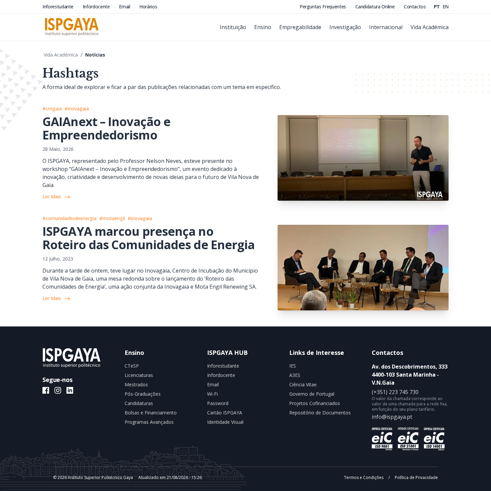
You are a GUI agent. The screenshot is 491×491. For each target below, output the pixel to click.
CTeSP (132, 366)
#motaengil (112, 218)
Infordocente (97, 6)
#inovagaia (76, 108)
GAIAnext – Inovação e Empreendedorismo (106, 128)
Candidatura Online (375, 6)
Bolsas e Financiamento (151, 412)
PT (437, 6)
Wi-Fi (212, 394)
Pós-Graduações (143, 394)
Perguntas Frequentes (323, 6)
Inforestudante (58, 6)
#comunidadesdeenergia (69, 218)
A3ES (294, 375)
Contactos (415, 6)
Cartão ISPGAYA (224, 412)
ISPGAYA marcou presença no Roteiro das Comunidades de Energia (148, 238)
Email (125, 6)
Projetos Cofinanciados (314, 403)
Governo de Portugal (311, 394)
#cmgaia (52, 108)
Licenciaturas (139, 375)
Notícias (95, 55)
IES (292, 366)
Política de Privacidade (416, 477)
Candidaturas (139, 403)
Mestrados (136, 384)
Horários (148, 6)
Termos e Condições (364, 477)
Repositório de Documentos (320, 412)
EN (446, 6)
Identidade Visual (225, 422)
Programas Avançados (149, 422)
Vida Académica (61, 55)
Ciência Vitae (303, 384)
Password (217, 403)
